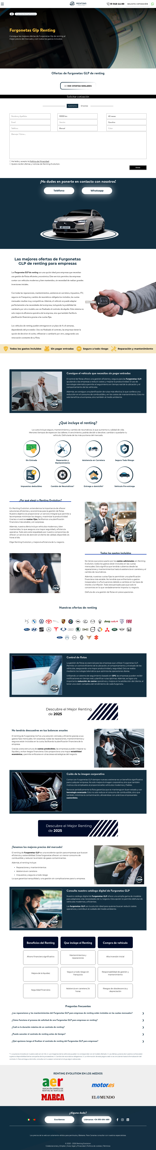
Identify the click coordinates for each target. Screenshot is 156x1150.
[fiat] (129, 621)
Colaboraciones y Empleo (56, 1146)
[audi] (71, 629)
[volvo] (93, 629)
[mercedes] (49, 629)
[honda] (129, 629)
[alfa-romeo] (71, 621)
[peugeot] (122, 621)
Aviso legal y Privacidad (76, 1146)
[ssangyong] (63, 629)
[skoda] (78, 629)
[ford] (60, 637)
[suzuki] (96, 637)
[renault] (82, 637)
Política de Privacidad (39, 161)
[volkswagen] (41, 621)
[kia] (114, 621)
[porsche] (63, 621)
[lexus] (85, 621)
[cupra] (89, 637)
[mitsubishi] (107, 629)
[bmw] (34, 621)
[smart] (100, 629)
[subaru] (27, 629)
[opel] (78, 621)
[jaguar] (56, 621)
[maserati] (100, 621)
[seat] (41, 629)
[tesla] (56, 629)
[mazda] (93, 621)
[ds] (27, 621)
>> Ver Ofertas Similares (78, 86)
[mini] (122, 629)
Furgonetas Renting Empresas (26, 14)
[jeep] (107, 621)
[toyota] (49, 621)
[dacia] (85, 629)
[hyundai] (34, 629)
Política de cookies (94, 1146)
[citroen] (67, 637)
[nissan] (74, 637)
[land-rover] (114, 629)
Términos (106, 1146)
